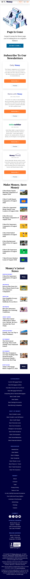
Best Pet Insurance (15, 469)
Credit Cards (7, 317)
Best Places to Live (15, 461)
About (15, 478)
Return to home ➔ (15, 45)
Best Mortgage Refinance (15, 390)
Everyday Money (7, 274)
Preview (15, 85)
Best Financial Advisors (15, 440)
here (22, 574)
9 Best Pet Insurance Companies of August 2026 (10, 226)
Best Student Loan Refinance (15, 417)
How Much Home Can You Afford (15, 387)
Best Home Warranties (15, 437)
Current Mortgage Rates (15, 382)
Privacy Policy (15, 487)
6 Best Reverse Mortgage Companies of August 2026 (11, 217)
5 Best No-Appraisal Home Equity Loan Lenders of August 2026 (10, 209)
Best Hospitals (15, 458)
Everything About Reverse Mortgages (15, 393)
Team (15, 484)
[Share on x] (13, 516)
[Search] (5, 2)
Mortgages (6, 365)
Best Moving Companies (15, 405)
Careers (15, 507)
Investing (6, 296)
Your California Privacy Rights (15, 496)
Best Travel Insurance (15, 467)
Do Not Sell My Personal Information (15, 493)
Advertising (15, 502)
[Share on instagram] (16, 516)
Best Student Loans (15, 414)
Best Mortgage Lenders (15, 385)
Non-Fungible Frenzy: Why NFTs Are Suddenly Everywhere (10, 300)
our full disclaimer (20, 568)
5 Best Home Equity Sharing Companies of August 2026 (10, 192)
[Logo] (9, 2)
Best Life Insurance (15, 434)
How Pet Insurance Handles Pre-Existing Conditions (10, 310)
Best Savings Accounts (15, 402)
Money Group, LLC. (16, 554)
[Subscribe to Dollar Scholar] (15, 135)
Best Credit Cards (15, 396)
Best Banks (15, 399)
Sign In (20, 1)
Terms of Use (15, 490)
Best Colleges (15, 455)
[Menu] (2, 2)
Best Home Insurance (15, 431)
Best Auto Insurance (15, 425)
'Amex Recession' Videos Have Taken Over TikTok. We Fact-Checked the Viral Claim (10, 322)
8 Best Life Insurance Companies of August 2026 (10, 251)
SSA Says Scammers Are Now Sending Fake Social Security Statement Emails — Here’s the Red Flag (10, 356)
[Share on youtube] (19, 516)
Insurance (6, 284)
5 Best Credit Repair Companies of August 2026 (10, 200)
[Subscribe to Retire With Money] (15, 104)
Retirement (6, 339)
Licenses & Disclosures (15, 499)
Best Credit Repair (15, 420)
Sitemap (15, 505)
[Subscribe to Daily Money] (15, 75)
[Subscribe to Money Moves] (15, 165)
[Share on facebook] (10, 516)
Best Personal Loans (15, 423)
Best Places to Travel (15, 464)
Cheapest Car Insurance (15, 428)
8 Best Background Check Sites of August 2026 (10, 243)
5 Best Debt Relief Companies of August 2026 (10, 234)
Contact (15, 481)
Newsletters (15, 449)
